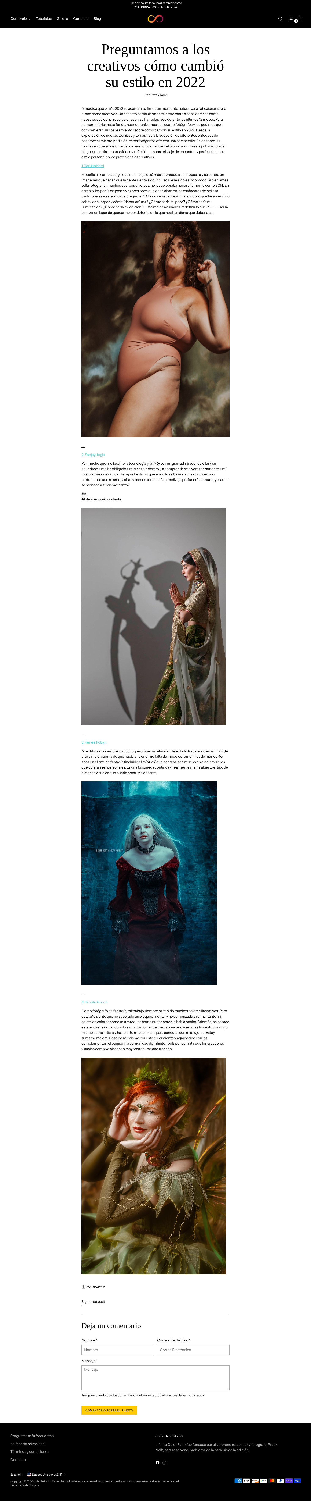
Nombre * (89, 1340)
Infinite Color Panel (47, 1481)
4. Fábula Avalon (94, 1002)
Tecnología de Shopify (24, 1485)
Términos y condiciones (29, 1452)
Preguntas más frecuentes (32, 1436)
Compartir (96, 1287)
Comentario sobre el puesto (109, 1410)
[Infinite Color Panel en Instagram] (164, 1463)
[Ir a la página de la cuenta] (289, 19)
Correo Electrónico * (173, 1340)
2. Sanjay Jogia (93, 455)
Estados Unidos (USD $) (47, 1474)
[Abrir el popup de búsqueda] (280, 19)
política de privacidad (27, 1444)
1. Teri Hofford (92, 166)
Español (15, 1474)
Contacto (18, 1460)
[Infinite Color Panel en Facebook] (158, 1463)
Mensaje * (89, 1361)
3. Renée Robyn (93, 742)
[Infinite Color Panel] (155, 18)
